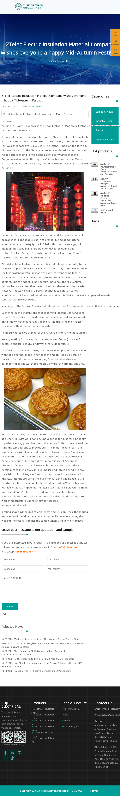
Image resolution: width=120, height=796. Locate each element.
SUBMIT (10, 606)
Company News (64, 61)
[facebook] (5, 752)
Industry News (104, 121)
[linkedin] (12, 752)
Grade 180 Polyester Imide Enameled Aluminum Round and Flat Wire (108, 169)
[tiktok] (12, 758)
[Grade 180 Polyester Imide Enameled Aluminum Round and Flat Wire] (94, 165)
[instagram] (19, 752)
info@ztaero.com (69, 547)
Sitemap (94, 790)
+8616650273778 (25, 551)
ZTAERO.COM (78, 790)
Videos (66, 720)
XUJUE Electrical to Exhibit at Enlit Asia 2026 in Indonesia (44, 658)
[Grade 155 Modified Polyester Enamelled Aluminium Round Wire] (94, 194)
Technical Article (105, 139)
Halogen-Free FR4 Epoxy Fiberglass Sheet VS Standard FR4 (45, 670)
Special (100, 130)
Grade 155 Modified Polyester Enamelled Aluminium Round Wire (108, 199)
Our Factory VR (71, 726)
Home (51, 61)
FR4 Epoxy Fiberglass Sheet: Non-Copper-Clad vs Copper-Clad (46, 639)
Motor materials (71, 708)
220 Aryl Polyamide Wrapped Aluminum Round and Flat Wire (108, 183)
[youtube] (5, 758)
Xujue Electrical (36, 106)
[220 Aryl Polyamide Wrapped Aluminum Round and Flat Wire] (94, 180)
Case (65, 714)
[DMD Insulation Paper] (94, 211)
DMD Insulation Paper (107, 211)
